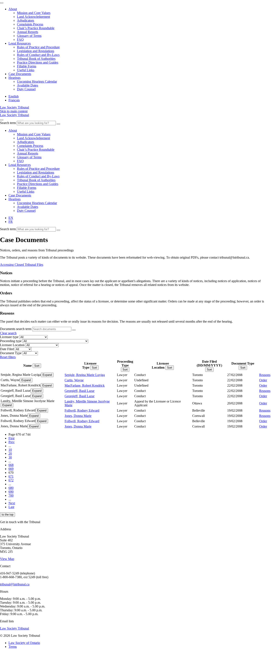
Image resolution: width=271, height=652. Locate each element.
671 (11, 476)
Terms (12, 646)
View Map (7, 559)
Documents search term (15, 329)
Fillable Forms (26, 66)
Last (11, 507)
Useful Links (25, 70)
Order (263, 380)
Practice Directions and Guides (37, 62)
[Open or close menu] (1, 120)
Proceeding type (11, 341)
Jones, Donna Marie (78, 416)
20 (10, 453)
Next (11, 503)
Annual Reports (27, 32)
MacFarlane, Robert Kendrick (85, 385)
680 (11, 488)
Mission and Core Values (33, 13)
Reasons (264, 375)
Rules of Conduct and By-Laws (38, 55)
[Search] (58, 124)
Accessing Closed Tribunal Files (21, 264)
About (12, 9)
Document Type (11, 353)
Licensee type (9, 337)
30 (10, 457)
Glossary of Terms (29, 36)
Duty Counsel (26, 89)
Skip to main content (14, 111)
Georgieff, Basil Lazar (79, 391)
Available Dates (27, 85)
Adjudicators (25, 20)
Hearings (14, 77)
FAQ (20, 39)
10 (10, 449)
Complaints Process (30, 24)
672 (11, 480)
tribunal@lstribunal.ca (14, 584)
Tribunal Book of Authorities (36, 58)
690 (11, 491)
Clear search (8, 333)
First (11, 438)
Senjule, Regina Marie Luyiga (85, 375)
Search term (8, 123)
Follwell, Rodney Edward (82, 410)
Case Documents (19, 74)
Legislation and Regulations (35, 51)
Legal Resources (19, 43)
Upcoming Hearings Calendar (37, 81)
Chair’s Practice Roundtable (35, 28)
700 (11, 495)
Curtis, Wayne (74, 380)
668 (11, 465)
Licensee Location (12, 345)
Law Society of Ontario (24, 643)
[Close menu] (1, 3)
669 (11, 469)
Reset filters (8, 357)
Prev (11, 442)
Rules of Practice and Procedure (38, 47)
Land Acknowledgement (33, 16)
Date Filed (7, 349)
